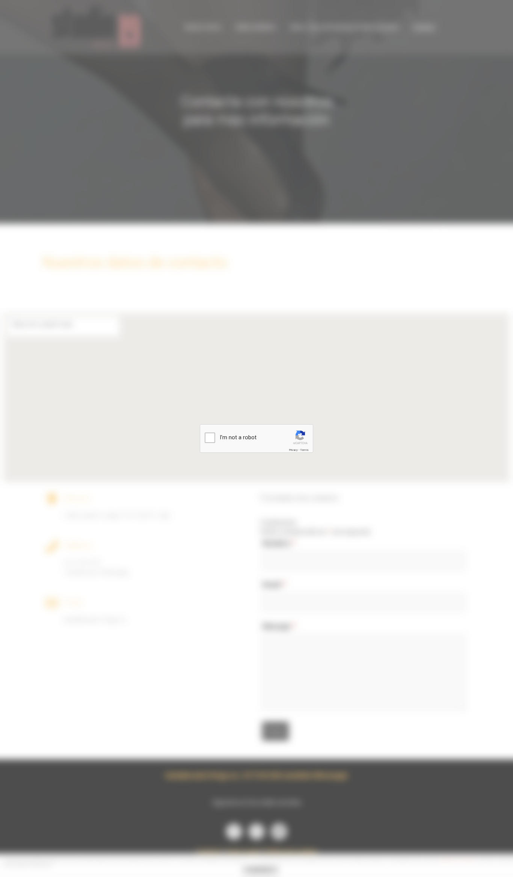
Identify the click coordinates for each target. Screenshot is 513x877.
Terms (304, 450)
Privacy (293, 450)
